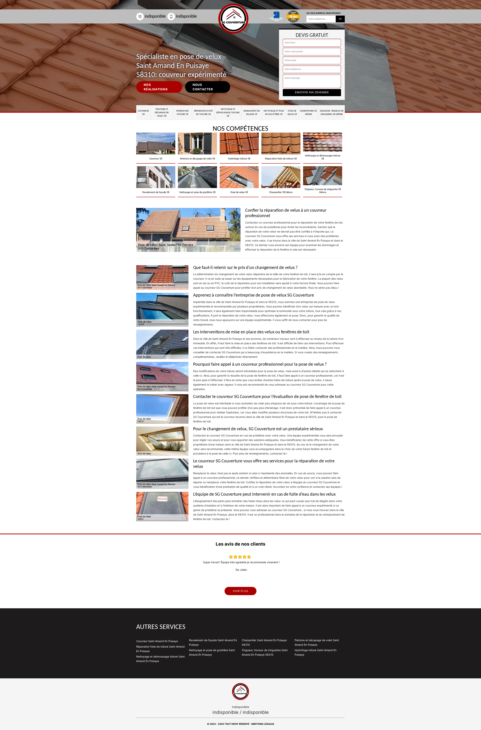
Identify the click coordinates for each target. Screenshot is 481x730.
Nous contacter (203, 87)
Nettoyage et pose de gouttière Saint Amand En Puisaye (212, 652)
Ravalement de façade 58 (252, 113)
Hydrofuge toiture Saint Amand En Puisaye (316, 652)
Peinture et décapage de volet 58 (162, 112)
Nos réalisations (156, 87)
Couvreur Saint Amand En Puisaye (157, 641)
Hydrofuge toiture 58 (182, 113)
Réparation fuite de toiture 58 (203, 113)
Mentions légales (262, 723)
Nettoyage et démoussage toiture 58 (228, 112)
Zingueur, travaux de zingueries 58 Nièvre (331, 113)
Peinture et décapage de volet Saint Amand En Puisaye (317, 642)
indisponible (155, 16)
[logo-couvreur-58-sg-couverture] (240, 691)
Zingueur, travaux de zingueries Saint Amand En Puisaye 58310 (265, 652)
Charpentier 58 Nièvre (308, 113)
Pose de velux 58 (292, 113)
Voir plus (240, 591)
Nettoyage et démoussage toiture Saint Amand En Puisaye (160, 659)
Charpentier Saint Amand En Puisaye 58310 (264, 642)
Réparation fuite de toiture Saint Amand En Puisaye (160, 649)
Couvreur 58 (143, 113)
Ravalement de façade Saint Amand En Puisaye (213, 642)
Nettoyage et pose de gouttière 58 (274, 113)
